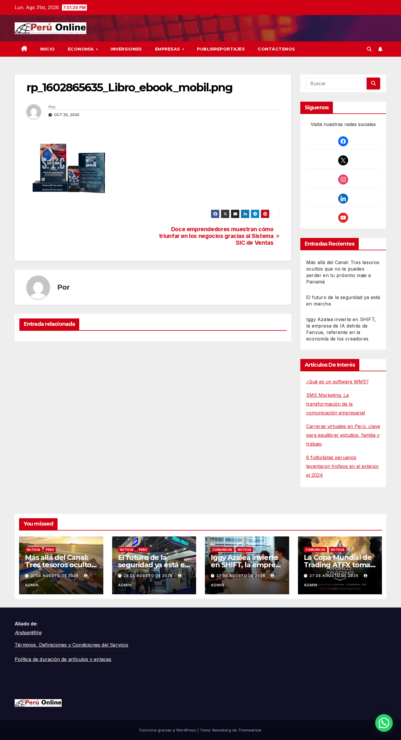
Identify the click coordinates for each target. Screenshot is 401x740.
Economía (81, 49)
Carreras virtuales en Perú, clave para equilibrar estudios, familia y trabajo (343, 435)
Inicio (47, 49)
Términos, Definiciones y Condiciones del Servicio (71, 645)
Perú (50, 549)
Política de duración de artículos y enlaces (63, 659)
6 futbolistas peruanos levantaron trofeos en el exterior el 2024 (342, 466)
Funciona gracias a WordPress (168, 730)
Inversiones (126, 49)
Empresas (168, 49)
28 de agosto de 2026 (149, 575)
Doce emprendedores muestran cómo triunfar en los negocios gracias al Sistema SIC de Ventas (216, 236)
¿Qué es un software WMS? (337, 382)
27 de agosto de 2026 (241, 575)
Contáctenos (276, 49)
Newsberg (221, 730)
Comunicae (222, 549)
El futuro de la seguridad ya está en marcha (153, 564)
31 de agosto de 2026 (55, 575)
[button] (369, 49)
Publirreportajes (221, 49)
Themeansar (250, 730)
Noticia (33, 549)
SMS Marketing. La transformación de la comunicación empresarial (335, 404)
